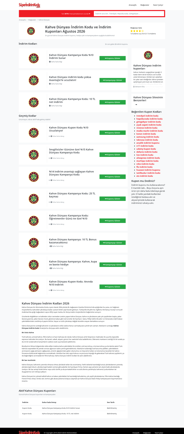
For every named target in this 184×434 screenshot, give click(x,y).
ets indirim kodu (144, 176)
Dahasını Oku (139, 86)
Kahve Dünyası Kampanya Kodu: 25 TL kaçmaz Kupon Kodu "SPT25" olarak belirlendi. (70, 202)
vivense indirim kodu (146, 127)
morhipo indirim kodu (147, 161)
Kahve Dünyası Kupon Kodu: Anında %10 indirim (71, 283)
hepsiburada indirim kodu (149, 118)
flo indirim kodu (144, 167)
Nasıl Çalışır (158, 5)
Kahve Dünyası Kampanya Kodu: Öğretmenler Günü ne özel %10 (69, 217)
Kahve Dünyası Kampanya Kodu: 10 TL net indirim (72, 100)
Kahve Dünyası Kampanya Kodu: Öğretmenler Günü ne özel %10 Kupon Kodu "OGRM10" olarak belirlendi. (72, 224)
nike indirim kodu (145, 164)
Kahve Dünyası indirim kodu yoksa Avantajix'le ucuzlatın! (70, 78)
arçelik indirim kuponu (147, 142)
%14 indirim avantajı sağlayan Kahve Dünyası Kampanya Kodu (71, 173)
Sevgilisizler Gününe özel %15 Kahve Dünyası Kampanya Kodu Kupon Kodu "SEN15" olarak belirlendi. (70, 158)
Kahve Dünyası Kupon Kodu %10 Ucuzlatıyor (68, 129)
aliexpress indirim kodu (148, 158)
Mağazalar (144, 5)
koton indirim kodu (146, 133)
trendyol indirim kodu (147, 115)
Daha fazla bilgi (56, 62)
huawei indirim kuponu (148, 170)
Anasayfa (132, 5)
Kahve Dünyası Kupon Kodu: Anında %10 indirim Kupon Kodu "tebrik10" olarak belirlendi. (72, 290)
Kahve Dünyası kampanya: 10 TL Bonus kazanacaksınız (73, 241)
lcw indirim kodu (144, 155)
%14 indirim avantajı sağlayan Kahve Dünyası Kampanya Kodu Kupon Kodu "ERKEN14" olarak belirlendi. (71, 180)
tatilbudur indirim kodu (148, 173)
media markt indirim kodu (149, 130)
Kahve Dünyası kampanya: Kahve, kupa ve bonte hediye (73, 263)
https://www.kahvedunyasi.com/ (148, 60)
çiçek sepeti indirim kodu (148, 124)
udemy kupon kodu (146, 149)
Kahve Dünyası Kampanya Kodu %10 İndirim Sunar (71, 56)
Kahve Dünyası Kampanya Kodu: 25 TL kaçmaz (72, 195)
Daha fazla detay (58, 136)
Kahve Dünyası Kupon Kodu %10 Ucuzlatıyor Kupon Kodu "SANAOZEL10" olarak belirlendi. (73, 136)
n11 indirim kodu (145, 145)
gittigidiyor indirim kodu (148, 121)
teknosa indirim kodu (147, 139)
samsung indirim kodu (147, 136)
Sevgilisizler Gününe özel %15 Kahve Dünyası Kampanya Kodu (71, 151)
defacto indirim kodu (146, 152)
